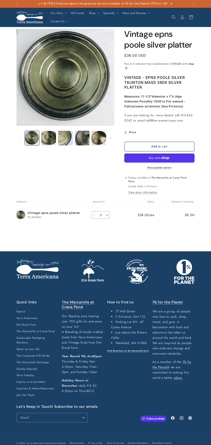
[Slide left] (20, 138)
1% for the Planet (167, 302)
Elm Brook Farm (26, 325)
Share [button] (132, 132)
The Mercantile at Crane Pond (35, 331)
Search (20, 311)
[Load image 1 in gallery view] (32, 138)
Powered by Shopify (55, 443)
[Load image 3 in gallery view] (65, 138)
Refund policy (77, 443)
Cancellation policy (162, 443)
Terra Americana (26, 318)
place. (178, 377)
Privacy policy (95, 443)
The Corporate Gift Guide (33, 356)
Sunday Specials (26, 369)
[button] (58, 13)
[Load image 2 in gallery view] (48, 138)
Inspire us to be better (30, 382)
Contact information (138, 443)
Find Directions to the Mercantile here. (128, 350)
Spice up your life (28, 349)
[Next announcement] (193, 4)
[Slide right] (110, 138)
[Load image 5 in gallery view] (98, 138)
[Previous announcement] (17, 4)
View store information (142, 192)
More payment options (159, 167)
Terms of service (115, 443)
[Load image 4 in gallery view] (82, 138)
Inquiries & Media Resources (35, 388)
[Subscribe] (83, 417)
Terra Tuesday (25, 375)
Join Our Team (25, 395)
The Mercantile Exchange (32, 362)
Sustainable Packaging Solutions (30, 340)
